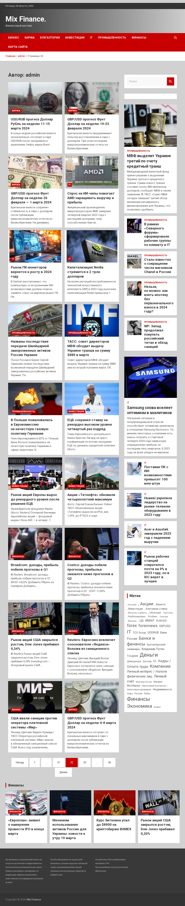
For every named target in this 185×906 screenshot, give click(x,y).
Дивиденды (134, 661)
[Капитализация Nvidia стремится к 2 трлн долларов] (91, 246)
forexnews (148, 625)
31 (58, 762)
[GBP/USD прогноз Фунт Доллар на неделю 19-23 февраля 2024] (91, 98)
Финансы (139, 37)
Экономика (139, 706)
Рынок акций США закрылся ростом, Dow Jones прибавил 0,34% (35, 644)
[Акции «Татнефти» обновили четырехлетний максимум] (91, 473)
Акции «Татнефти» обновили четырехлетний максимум (91, 497)
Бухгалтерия (50, 37)
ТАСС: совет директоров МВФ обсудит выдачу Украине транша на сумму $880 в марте (88, 348)
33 (84, 762)
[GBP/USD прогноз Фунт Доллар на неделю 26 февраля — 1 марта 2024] (35, 172)
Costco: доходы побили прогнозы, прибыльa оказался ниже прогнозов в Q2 (90, 571)
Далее (63, 772)
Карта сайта (18, 46)
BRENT (149, 620)
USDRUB (153, 632)
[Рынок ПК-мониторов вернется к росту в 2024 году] (35, 246)
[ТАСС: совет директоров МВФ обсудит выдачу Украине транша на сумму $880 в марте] (91, 320)
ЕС (154, 661)
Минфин (158, 681)
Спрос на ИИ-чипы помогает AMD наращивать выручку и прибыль (91, 197)
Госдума (132, 655)
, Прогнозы (168, 612)
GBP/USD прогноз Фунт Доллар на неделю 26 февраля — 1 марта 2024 (31, 197)
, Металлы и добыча (137, 612)
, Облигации (154, 612)
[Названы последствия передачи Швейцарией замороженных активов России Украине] (35, 320)
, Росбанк (152, 616)
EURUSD (161, 620)
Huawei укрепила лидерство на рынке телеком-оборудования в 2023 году (158, 506)
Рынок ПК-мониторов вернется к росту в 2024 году (31, 271)
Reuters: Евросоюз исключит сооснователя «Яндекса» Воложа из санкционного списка (91, 646)
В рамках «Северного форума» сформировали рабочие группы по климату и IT (157, 234)
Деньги (149, 655)
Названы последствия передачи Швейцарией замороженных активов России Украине (31, 348)
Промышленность (112, 37)
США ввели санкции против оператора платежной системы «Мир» (34, 722)
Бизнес (13, 37)
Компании (160, 666)
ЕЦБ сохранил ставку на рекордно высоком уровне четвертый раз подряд (89, 424)
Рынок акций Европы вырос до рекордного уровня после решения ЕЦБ (35, 499)
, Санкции (163, 616)
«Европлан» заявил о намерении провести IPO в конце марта (26, 827)
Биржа (30, 37)
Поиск (170, 81)
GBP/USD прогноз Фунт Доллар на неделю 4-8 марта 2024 (91, 722)
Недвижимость (162, 689)
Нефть (130, 693)
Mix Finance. (25, 19)
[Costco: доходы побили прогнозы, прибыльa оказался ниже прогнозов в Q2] (91, 544)
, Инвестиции (135, 608)
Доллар (147, 661)
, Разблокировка (136, 616)
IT (91, 37)
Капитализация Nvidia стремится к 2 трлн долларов (85, 271)
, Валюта (160, 604)
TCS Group (139, 632)
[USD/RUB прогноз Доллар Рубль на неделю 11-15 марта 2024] (35, 98)
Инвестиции (75, 37)
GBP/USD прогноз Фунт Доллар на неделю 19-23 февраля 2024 (88, 123)
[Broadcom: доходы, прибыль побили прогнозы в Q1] (35, 544)
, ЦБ (141, 620)
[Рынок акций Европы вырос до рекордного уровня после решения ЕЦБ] (35, 473)
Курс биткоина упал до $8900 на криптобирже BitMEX (113, 824)
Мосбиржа (133, 685)
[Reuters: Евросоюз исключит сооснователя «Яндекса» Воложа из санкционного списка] (91, 618)
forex (132, 625)
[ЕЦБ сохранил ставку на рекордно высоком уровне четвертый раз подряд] (91, 399)
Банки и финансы (141, 641)
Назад (20, 762)
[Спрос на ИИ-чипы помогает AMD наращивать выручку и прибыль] (91, 172)
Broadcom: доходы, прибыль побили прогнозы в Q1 (35, 567)
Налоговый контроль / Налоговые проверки (147, 687)
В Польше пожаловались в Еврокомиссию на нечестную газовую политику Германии (32, 426)
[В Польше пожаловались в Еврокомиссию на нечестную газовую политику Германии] (35, 399)
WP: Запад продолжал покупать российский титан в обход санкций (156, 336)
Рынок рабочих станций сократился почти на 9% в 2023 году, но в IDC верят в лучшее (156, 568)
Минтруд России (144, 682)
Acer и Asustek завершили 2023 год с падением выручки (157, 535)
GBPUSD (164, 626)
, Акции (145, 603)
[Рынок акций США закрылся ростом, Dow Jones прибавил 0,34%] (35, 618)
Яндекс (157, 707)
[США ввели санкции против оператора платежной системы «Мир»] (35, 697)
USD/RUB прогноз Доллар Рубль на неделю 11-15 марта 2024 (32, 123)
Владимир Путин (153, 649)
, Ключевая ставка (156, 608)
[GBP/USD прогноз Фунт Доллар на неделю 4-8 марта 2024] (91, 697)
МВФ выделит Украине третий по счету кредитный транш (149, 161)
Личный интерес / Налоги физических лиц (147, 674)
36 (109, 762)
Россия (138, 693)
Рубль (147, 693)
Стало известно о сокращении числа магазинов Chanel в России (158, 265)
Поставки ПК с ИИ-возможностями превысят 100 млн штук (158, 475)
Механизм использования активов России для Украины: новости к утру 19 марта (69, 829)
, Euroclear (132, 604)
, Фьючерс (132, 621)
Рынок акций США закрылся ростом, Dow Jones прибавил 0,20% (158, 827)
